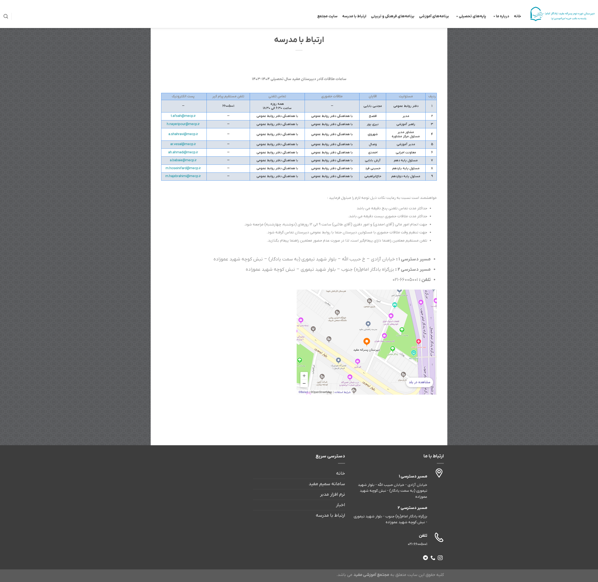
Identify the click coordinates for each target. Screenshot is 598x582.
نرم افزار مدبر (332, 494)
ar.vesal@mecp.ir (183, 144)
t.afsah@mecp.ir (183, 116)
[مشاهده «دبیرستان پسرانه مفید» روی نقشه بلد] (367, 342)
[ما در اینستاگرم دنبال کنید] (440, 558)
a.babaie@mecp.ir (183, 160)
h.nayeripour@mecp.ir (183, 124)
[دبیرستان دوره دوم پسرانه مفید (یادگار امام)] (562, 14)
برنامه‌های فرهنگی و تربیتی (392, 16)
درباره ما (502, 16)
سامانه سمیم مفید (327, 484)
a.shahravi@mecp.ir (183, 134)
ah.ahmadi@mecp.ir (183, 152)
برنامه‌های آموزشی (434, 16)
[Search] (6, 16)
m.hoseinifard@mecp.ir (183, 168)
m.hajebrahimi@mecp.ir (183, 176)
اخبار (340, 505)
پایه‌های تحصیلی (472, 16)
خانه (517, 16)
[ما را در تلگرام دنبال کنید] (425, 558)
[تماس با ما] (433, 558)
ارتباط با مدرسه (354, 16)
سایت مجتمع (327, 16)
